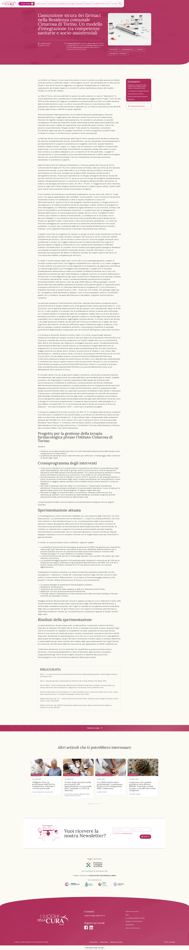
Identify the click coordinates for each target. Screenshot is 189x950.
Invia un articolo (133, 928)
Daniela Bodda (72, 43)
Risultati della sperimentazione (137, 96)
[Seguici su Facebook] (86, 927)
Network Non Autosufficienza (58, 4)
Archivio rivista (40, 4)
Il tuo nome (118, 829)
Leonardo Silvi (49, 792)
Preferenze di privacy (116, 942)
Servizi (140, 49)
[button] (90, 803)
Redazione (88, 4)
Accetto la (123, 833)
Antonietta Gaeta (91, 45)
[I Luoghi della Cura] (8, 3)
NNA (127, 915)
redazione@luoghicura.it (94, 916)
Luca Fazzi (69, 794)
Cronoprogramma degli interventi (138, 91)
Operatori (113, 49)
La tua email (138, 829)
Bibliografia (131, 99)
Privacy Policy (127, 833)
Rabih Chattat (102, 792)
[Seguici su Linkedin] (91, 927)
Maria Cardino (77, 47)
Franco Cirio (72, 45)
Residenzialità (127, 49)
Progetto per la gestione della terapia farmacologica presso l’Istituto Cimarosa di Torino (137, 86)
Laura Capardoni (39, 792)
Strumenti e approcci (118, 53)
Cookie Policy (104, 942)
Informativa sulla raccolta (94, 948)
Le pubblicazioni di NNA (101, 4)
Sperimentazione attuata (135, 94)
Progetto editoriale (76, 4)
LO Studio (172, 942)
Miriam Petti (91, 43)
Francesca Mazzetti (79, 794)
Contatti (114, 4)
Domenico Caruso (75, 795)
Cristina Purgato (135, 794)
